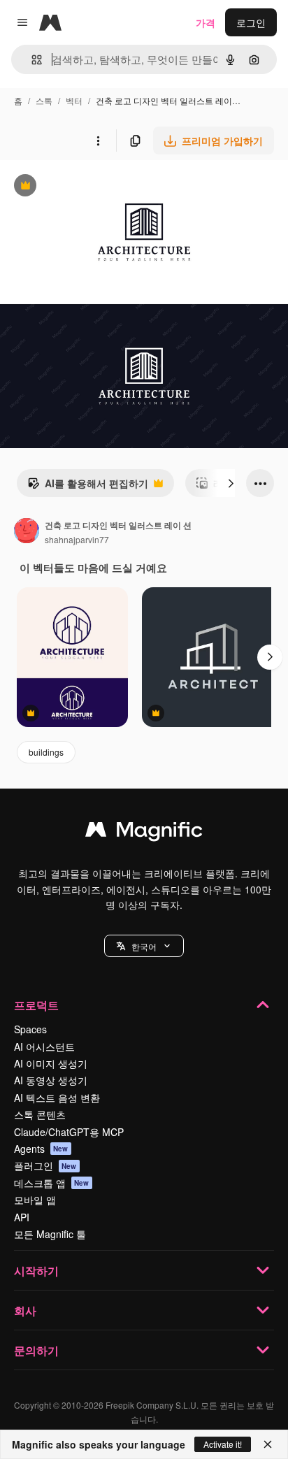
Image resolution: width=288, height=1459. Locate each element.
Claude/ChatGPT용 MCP (69, 1132)
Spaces (30, 1029)
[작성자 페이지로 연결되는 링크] (26, 532)
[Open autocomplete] (31, 60)
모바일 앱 (35, 1200)
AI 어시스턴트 (44, 1047)
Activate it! (222, 1444)
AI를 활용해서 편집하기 (87, 486)
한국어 (144, 946)
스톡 (44, 100)
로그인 (251, 22)
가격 (205, 22)
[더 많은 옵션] (98, 140)
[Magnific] (144, 832)
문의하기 (36, 1350)
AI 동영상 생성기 (50, 1080)
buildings (46, 752)
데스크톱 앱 (51, 1183)
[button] (144, 946)
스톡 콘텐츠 (40, 1114)
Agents (41, 1149)
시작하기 (36, 1271)
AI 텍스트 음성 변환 (57, 1098)
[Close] (267, 1444)
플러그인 (45, 1165)
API (21, 1217)
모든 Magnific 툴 (50, 1234)
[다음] (230, 483)
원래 (80, 187)
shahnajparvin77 (77, 539)
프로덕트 (36, 1005)
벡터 (74, 100)
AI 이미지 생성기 (50, 1063)
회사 (25, 1310)
